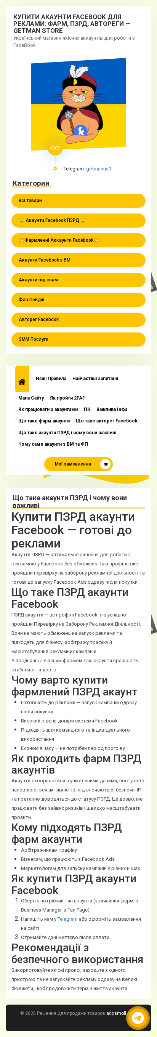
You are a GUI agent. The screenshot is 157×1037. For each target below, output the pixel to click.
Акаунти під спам (38, 280)
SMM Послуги (33, 339)
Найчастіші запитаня (95, 378)
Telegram (68, 919)
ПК (87, 409)
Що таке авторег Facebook (107, 421)
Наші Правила (51, 378)
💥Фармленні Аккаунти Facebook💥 (59, 240)
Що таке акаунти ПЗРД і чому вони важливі (67, 432)
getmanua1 (99, 168)
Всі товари (30, 200)
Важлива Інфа (111, 409)
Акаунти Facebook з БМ (44, 260)
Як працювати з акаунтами (48, 409)
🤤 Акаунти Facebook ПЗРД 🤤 (52, 220)
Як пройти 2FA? (67, 398)
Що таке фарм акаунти (44, 421)
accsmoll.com (121, 1013)
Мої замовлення (73, 464)
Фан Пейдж (31, 299)
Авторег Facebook (39, 319)
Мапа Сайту (31, 398)
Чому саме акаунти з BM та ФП (53, 444)
